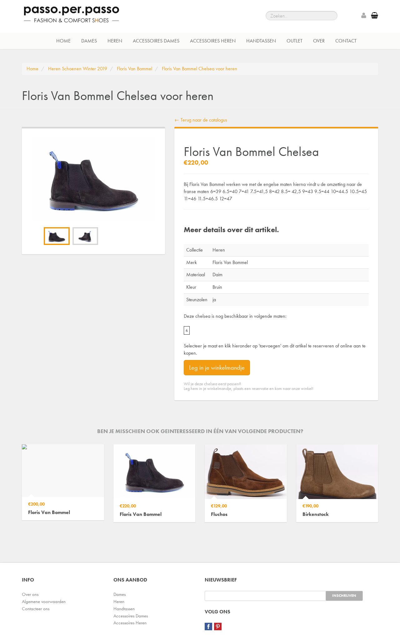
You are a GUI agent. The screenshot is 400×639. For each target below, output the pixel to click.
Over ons (30, 594)
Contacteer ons (35, 609)
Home (63, 40)
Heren (115, 40)
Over (319, 40)
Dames (89, 40)
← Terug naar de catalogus (200, 120)
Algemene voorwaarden (44, 601)
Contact (346, 40)
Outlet (294, 40)
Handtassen (261, 40)
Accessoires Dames (156, 40)
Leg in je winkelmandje (217, 367)
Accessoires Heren (213, 40)
